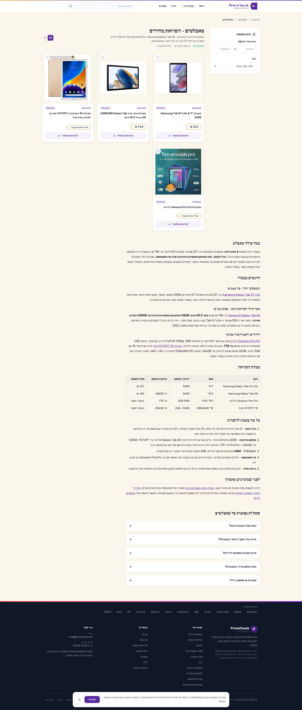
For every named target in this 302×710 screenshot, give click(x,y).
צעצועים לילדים (195, 667)
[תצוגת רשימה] (45, 38)
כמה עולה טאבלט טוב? (193, 526)
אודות (145, 634)
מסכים (92, 699)
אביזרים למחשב (195, 679)
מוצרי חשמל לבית (194, 651)
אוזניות (199, 645)
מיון (254, 58)
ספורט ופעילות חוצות (192, 684)
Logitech (183, 611)
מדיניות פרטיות (140, 645)
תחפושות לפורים (194, 673)
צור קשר (143, 639)
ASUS (107, 611)
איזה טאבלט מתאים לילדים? (193, 553)
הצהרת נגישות (140, 667)
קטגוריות (189, 6)
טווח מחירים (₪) (247, 41)
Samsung (222, 611)
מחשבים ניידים (195, 634)
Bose (168, 611)
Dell (119, 611)
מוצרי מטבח (196, 656)
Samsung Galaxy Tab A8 (244, 315)
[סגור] (79, 699)
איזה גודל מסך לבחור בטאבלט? (193, 539)
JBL (196, 611)
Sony (208, 611)
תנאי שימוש (142, 651)
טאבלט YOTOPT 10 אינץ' (167, 346)
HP (129, 611)
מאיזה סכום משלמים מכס (199, 488)
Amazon (252, 611)
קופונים (163, 6)
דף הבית (256, 19)
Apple (237, 611)
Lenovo (140, 611)
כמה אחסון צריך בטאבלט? (193, 567)
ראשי (201, 6)
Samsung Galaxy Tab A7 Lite (241, 294)
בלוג (173, 6)
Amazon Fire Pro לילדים (245, 341)
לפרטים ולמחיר (180, 135)
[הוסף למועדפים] (158, 57)
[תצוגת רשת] (50, 38)
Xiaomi (155, 611)
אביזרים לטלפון (195, 639)
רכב (200, 662)
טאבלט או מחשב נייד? (193, 580)
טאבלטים (196, 108)
